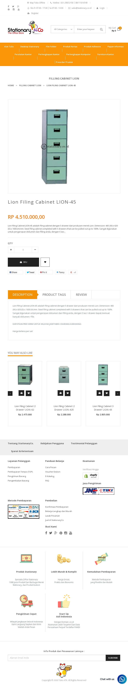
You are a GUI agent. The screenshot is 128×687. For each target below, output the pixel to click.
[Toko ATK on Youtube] (19, 9)
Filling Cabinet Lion (64, 78)
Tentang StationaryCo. (21, 443)
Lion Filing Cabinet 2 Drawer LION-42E (64, 408)
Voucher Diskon (52, 471)
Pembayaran (14, 467)
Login (102, 8)
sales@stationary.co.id (81, 8)
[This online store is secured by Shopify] (91, 475)
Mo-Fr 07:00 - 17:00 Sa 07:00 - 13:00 (47, 8)
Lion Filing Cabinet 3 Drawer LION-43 (103, 408)
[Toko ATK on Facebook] (8, 6)
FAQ (47, 480)
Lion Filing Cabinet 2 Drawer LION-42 (25, 408)
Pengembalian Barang (18, 480)
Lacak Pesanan (52, 515)
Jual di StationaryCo (54, 520)
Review (81, 294)
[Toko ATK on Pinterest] (9, 9)
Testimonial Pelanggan (84, 443)
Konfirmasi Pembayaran (56, 506)
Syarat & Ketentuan (22, 451)
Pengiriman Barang (17, 476)
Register (35, 13)
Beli (25, 262)
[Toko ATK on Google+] (18, 6)
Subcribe (113, 657)
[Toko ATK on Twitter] (13, 6)
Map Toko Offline (37, 2)
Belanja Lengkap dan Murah (58, 511)
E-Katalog (49, 476)
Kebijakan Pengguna (52, 443)
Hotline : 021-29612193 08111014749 (70, 2)
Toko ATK (63, 680)
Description (22, 294)
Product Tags (54, 294)
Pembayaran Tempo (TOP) (20, 471)
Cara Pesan (50, 467)
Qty (10, 243)
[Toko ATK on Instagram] (14, 9)
